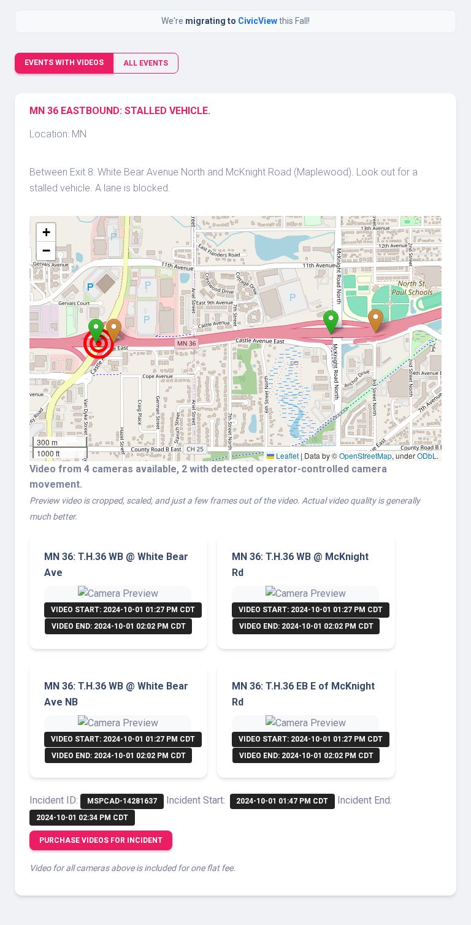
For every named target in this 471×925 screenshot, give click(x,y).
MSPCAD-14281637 (122, 801)
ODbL (427, 455)
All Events (145, 63)
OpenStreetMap (365, 455)
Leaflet (286, 455)
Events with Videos (64, 62)
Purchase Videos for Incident (101, 840)
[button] (96, 331)
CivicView (258, 21)
